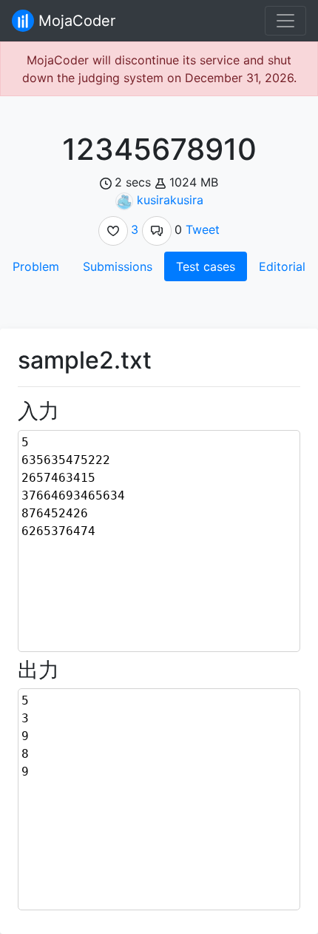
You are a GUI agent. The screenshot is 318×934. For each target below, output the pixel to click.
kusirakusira (170, 199)
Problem (36, 266)
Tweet (203, 229)
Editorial (282, 266)
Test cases (205, 266)
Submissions (117, 266)
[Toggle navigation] (285, 21)
